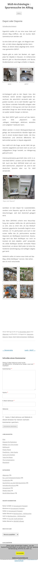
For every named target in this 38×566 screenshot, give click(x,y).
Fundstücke (6, 480)
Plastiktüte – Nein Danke (10, 452)
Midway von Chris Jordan (10, 444)
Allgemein (6, 334)
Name (5, 392)
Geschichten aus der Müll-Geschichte (14, 483)
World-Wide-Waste (8, 493)
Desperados (8, 350)
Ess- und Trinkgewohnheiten (11, 478)
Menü (19, 13)
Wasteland (6, 462)
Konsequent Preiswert (21, 506)
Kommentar (7, 369)
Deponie (5, 337)
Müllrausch (6, 447)
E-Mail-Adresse (8, 401)
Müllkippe (31, 337)
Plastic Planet (7, 450)
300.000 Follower (19, 521)
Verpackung (6, 488)
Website (5, 409)
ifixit (4, 439)
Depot (10, 337)
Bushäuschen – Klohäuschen (22, 513)
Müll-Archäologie (21, 337)
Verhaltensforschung (9, 485)
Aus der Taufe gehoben (16, 519)
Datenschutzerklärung (20, 558)
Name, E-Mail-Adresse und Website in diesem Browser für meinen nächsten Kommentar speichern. (17, 419)
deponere (30, 334)
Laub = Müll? (30, 350)
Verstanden (20, 553)
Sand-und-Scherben (9, 455)
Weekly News (7, 490)
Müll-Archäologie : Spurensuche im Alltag (19, 6)
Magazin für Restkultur (10, 442)
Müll (14, 337)
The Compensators (8, 460)
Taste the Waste (8, 457)
